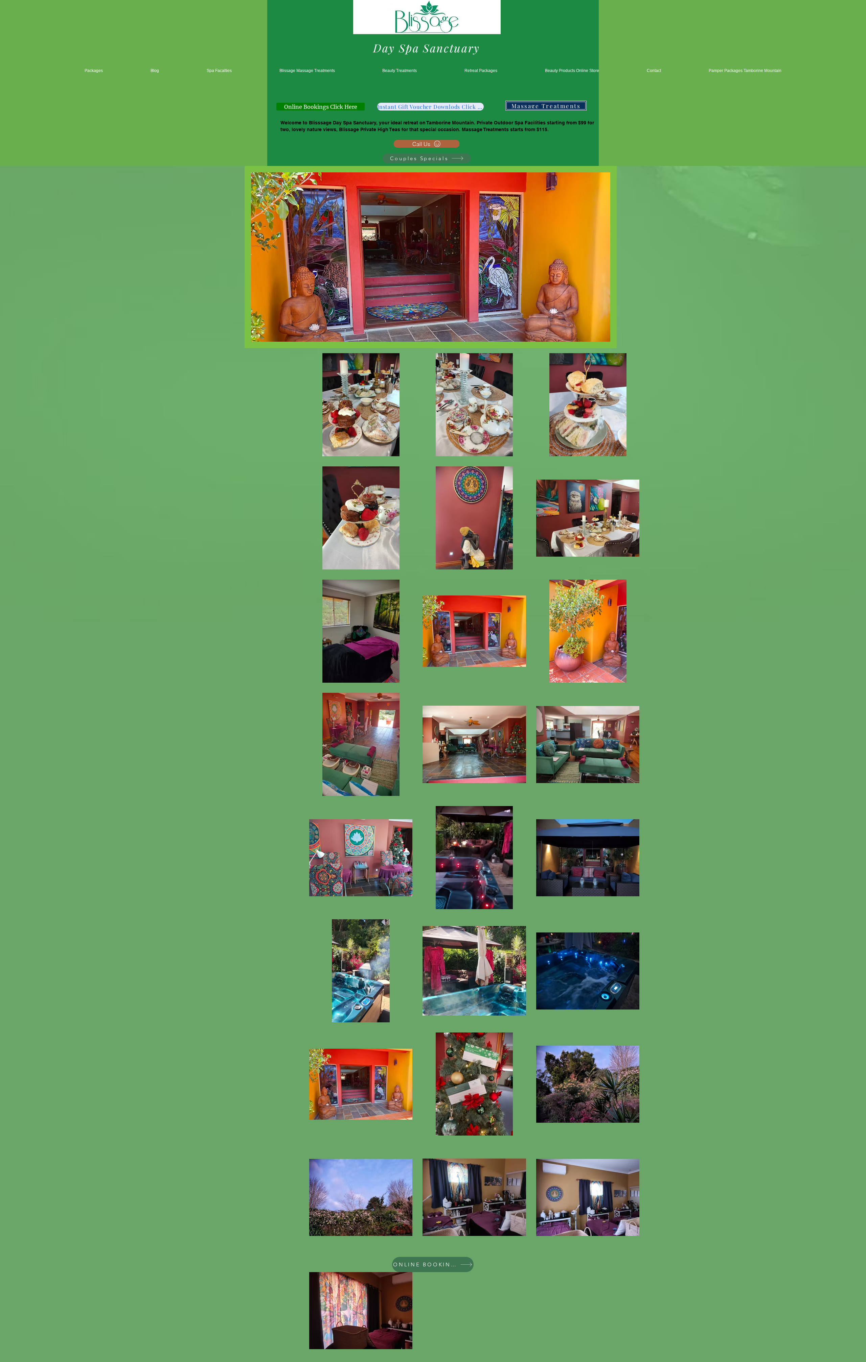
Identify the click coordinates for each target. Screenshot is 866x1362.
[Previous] (254, 257)
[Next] (607, 257)
